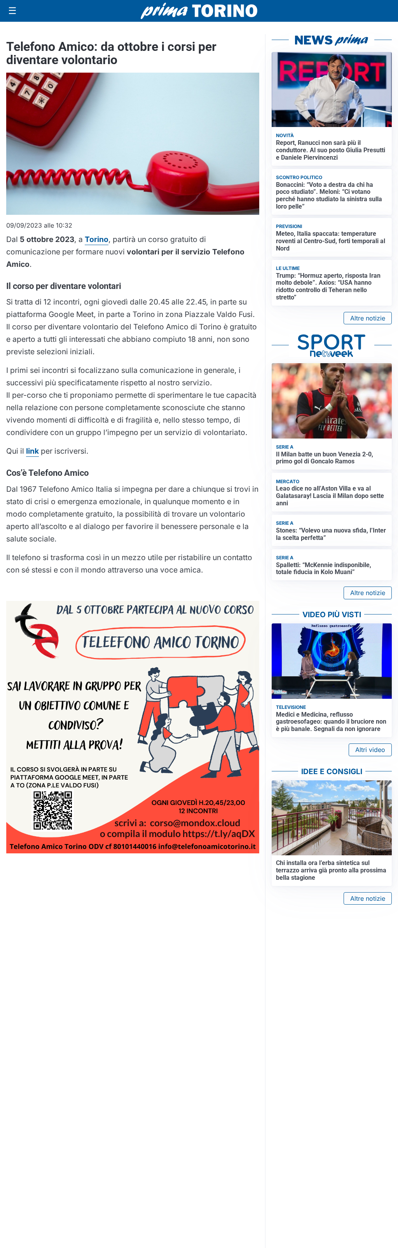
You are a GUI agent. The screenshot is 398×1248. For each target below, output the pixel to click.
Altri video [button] (370, 750)
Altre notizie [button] (367, 318)
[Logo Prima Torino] (199, 11)
